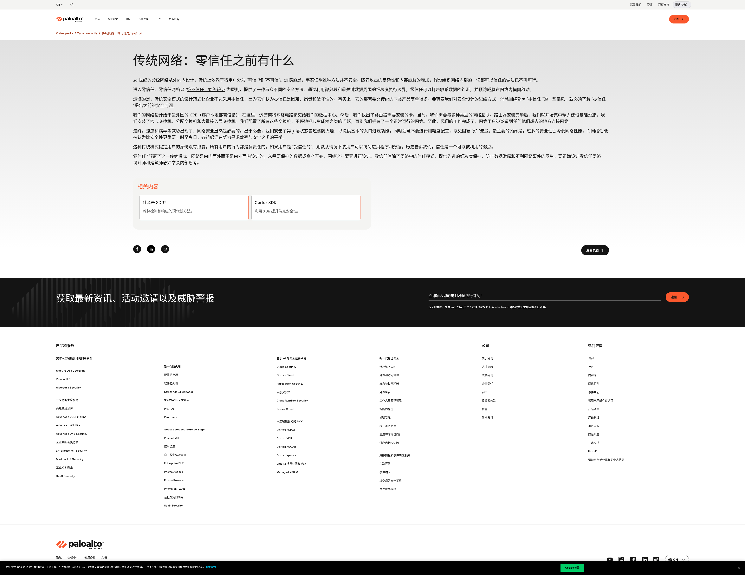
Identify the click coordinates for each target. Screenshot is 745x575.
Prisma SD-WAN (174, 488)
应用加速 (169, 446)
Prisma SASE (172, 438)
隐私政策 (515, 307)
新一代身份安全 (389, 358)
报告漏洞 (593, 426)
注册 (674, 297)
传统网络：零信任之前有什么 (122, 33)
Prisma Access (173, 471)
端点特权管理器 (389, 383)
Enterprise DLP (174, 463)
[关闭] (739, 568)
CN (58, 4)
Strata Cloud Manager (178, 391)
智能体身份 (386, 409)
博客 (591, 358)
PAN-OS (169, 408)
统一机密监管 (387, 426)
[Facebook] (137, 250)
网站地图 (593, 434)
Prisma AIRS (64, 379)
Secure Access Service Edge (184, 429)
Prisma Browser (174, 480)
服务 (128, 19)
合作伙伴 (143, 19)
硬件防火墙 (171, 374)
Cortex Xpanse (286, 455)
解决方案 (113, 19)
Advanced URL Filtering (71, 416)
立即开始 (678, 19)
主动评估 (385, 463)
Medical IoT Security (69, 459)
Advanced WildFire (68, 425)
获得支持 (663, 4)
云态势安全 (284, 392)
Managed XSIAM (287, 472)
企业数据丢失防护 (67, 442)
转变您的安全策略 (390, 480)
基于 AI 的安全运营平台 (291, 358)
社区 (591, 366)
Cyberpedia (64, 33)
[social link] (610, 560)
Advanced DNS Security (71, 433)
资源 (649, 4)
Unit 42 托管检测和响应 (291, 463)
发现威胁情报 (387, 489)
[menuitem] (73, 19)
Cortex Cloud (285, 375)
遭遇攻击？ (682, 4)
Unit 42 (593, 451)
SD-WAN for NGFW (177, 400)
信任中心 (73, 557)
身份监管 (385, 392)
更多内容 (174, 19)
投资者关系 (489, 400)
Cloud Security (286, 366)
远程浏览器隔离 (174, 497)
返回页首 (592, 250)
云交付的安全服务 (67, 400)
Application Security (290, 383)
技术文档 (593, 442)
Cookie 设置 (572, 567)
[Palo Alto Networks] (69, 19)
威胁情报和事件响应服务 (394, 455)
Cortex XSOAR (286, 446)
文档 (104, 557)
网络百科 (593, 383)
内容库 (592, 375)
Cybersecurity (87, 33)
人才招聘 (487, 366)
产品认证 (593, 417)
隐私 (59, 557)
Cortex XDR (284, 438)
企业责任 (487, 383)
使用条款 (528, 307)
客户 (485, 392)
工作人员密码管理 (390, 400)
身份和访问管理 (389, 375)
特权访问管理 (387, 366)
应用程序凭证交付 (390, 434)
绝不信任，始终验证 (206, 90)
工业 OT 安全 (64, 467)
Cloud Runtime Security (292, 400)
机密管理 (385, 417)
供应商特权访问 (389, 442)
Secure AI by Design (70, 370)
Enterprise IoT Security (71, 450)
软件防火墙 (171, 383)
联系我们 (635, 4)
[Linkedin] (151, 250)
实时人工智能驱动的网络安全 (74, 358)
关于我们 (487, 358)
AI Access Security (68, 387)
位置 (485, 409)
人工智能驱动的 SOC (290, 421)
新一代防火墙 (172, 366)
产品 (97, 19)
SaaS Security (65, 476)
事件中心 (593, 392)
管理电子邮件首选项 (600, 400)
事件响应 (385, 472)
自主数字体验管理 (175, 454)
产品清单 (593, 409)
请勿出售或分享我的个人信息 (606, 459)
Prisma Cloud (285, 409)
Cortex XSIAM (286, 429)
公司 (158, 19)
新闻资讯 (487, 417)
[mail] (165, 250)
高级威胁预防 (64, 408)
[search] (72, 4)
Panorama (170, 417)
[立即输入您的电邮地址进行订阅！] (545, 298)
